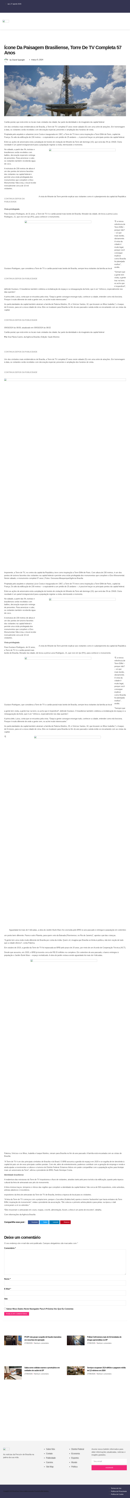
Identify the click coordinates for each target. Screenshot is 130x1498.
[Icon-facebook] (97, 17)
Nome (7, 1279)
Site (6, 1299)
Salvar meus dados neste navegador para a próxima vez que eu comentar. (40, 1309)
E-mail (7, 1289)
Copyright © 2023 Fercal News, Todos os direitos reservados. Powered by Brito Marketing (25, 1491)
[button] (92, 21)
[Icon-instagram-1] (112, 17)
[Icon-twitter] (105, 17)
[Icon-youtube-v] (97, 24)
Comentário (10, 1248)
